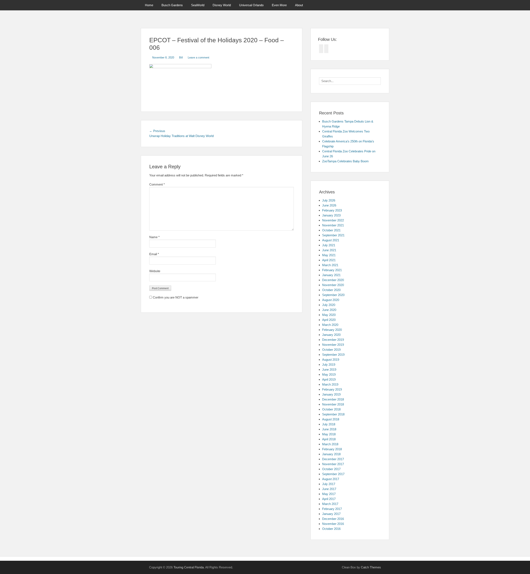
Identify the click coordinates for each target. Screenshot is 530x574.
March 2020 (330, 324)
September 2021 (333, 235)
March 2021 (330, 265)
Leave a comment (198, 57)
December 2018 (333, 399)
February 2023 (332, 210)
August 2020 (330, 300)
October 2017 (331, 469)
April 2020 (329, 320)
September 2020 (333, 295)
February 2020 (332, 329)
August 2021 (330, 240)
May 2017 (329, 494)
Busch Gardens (172, 5)
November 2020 (333, 285)
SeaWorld (197, 5)
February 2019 (332, 389)
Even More (279, 5)
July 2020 (328, 305)
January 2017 (331, 514)
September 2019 (333, 354)
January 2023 (331, 215)
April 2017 (329, 499)
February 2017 (332, 509)
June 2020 (329, 310)
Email (154, 254)
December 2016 (333, 519)
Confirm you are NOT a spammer (175, 297)
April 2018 (329, 439)
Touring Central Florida (188, 567)
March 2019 (330, 384)
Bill (181, 57)
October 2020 (331, 290)
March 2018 (330, 444)
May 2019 (329, 374)
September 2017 (333, 474)
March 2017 (330, 504)
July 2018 (328, 424)
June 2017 (329, 489)
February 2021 (332, 270)
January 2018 (331, 454)
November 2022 (333, 220)
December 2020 (333, 280)
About (299, 5)
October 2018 (331, 409)
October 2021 (331, 230)
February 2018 (332, 449)
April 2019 (329, 379)
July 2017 (328, 484)
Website (154, 271)
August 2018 (330, 419)
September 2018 (333, 414)
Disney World (222, 5)
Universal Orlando (251, 5)
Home (149, 5)
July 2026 (328, 200)
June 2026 (329, 205)
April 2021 (329, 260)
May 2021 (329, 255)
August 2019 (330, 359)
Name (154, 237)
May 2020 (329, 315)
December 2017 (333, 459)
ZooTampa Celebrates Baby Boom (345, 161)
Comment (157, 184)
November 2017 (333, 464)
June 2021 (329, 250)
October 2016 (331, 528)
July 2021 (328, 245)
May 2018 (329, 434)
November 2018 (333, 404)
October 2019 (331, 349)
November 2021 (333, 225)
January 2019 (331, 394)
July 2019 (328, 364)
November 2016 (333, 523)
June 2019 (329, 369)
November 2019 (333, 344)
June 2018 (329, 429)
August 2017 (330, 479)
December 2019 (333, 339)
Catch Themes (371, 567)
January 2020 (331, 334)
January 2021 (331, 275)
